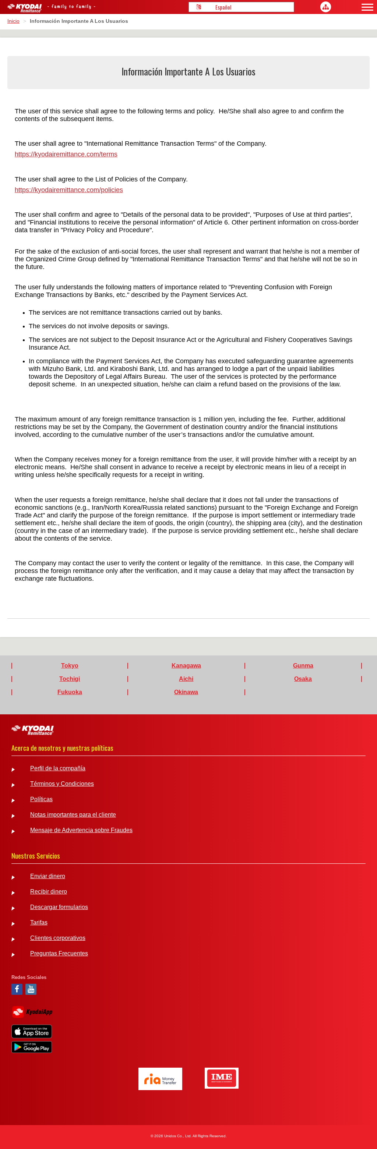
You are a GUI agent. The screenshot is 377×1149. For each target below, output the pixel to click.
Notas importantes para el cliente (73, 815)
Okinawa (186, 692)
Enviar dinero (47, 876)
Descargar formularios (59, 907)
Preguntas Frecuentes (59, 954)
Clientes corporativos (57, 938)
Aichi (186, 679)
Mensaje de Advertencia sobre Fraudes (81, 830)
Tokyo (69, 666)
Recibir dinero (48, 892)
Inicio (13, 21)
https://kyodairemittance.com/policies (69, 190)
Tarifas (38, 923)
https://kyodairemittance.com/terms (66, 154)
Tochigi (69, 679)
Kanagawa (186, 666)
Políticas (41, 799)
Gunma (303, 666)
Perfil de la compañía (57, 768)
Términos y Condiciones (62, 784)
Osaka (303, 679)
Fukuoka (69, 692)
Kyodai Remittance (32, 730)
